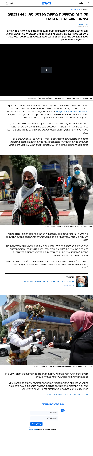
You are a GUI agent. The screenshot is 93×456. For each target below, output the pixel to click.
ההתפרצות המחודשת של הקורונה (71, 112)
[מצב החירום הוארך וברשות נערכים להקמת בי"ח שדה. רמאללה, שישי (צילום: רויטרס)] (46, 332)
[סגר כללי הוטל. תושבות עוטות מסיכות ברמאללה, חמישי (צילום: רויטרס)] (46, 192)
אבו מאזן (61, 394)
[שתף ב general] (7, 3)
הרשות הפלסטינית (72, 394)
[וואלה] (46, 3)
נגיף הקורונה (83, 394)
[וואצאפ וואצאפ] (11, 3)
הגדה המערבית (51, 394)
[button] (81, 3)
